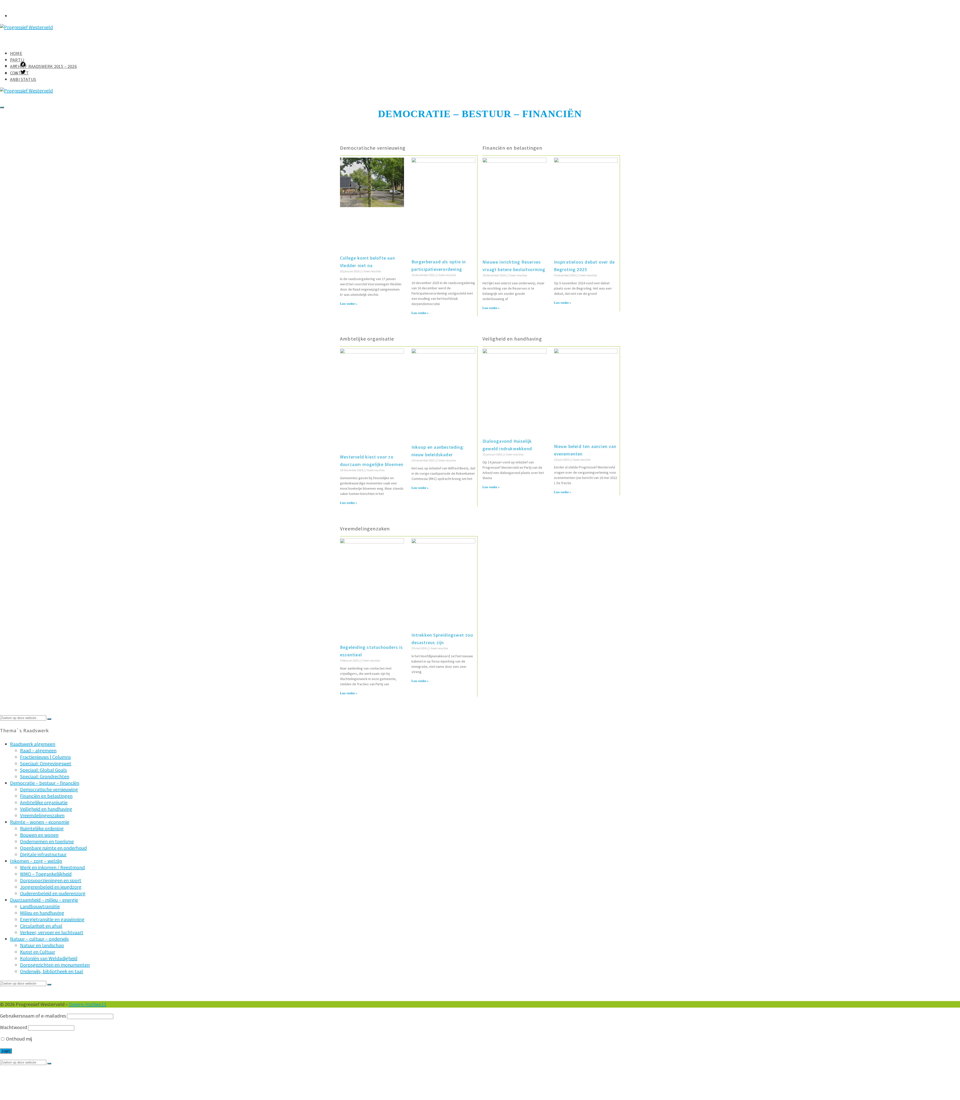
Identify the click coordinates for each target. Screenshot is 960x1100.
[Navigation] (2, 107)
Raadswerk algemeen (32, 744)
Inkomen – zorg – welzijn (36, 861)
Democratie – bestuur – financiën (44, 783)
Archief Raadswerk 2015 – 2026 (43, 66)
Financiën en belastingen (512, 148)
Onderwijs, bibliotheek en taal (51, 971)
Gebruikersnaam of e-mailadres (33, 1016)
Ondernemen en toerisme (47, 841)
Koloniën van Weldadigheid (48, 958)
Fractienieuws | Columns (45, 757)
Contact (19, 73)
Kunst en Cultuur (37, 952)
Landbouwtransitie (40, 906)
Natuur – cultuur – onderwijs (39, 939)
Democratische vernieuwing (373, 148)
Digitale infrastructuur (43, 854)
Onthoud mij (18, 1039)
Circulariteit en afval (41, 926)
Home (16, 53)
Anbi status (23, 79)
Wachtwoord (13, 1027)
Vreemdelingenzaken (365, 528)
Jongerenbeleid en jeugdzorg (51, 887)
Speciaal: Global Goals (43, 770)
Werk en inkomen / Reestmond (52, 867)
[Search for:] (23, 717)
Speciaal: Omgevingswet (45, 763)
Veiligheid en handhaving (512, 339)
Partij (17, 60)
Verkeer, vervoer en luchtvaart (51, 932)
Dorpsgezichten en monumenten (55, 965)
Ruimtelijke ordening (42, 828)
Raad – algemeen (38, 750)
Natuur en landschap (42, 945)
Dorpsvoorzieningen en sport (50, 880)
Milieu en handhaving (42, 913)
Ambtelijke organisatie (367, 339)
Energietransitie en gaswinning (52, 919)
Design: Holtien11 (87, 1004)
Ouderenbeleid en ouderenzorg (53, 893)
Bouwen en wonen (39, 835)
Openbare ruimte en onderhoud (53, 848)
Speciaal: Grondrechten (44, 776)
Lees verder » (348, 304)
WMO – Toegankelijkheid (46, 874)
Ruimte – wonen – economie (39, 822)
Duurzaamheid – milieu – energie (44, 900)
